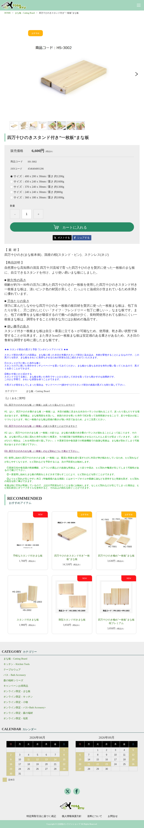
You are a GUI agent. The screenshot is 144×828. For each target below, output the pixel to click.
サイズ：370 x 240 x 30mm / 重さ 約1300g (39, 186)
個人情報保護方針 (71, 816)
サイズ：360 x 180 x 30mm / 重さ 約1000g (39, 197)
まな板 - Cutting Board (25, 13)
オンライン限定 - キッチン (18, 696)
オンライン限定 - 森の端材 (18, 713)
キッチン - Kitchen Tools (17, 664)
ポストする (64, 237)
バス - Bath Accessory (15, 675)
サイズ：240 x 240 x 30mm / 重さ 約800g (38, 192)
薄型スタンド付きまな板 (72, 619)
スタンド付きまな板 (28, 619)
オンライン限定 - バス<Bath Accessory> (25, 707)
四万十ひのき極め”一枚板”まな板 (116, 555)
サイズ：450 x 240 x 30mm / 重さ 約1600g (39, 181)
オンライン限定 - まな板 (17, 691)
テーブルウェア (12, 669)
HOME (7, 13)
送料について (94, 816)
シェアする (83, 237)
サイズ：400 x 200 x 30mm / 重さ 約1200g (39, 176)
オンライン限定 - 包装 (16, 718)
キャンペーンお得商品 (16, 686)
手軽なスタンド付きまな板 (27, 555)
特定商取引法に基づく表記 (41, 816)
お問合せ (113, 816)
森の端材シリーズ (13, 680)
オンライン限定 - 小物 (16, 702)
